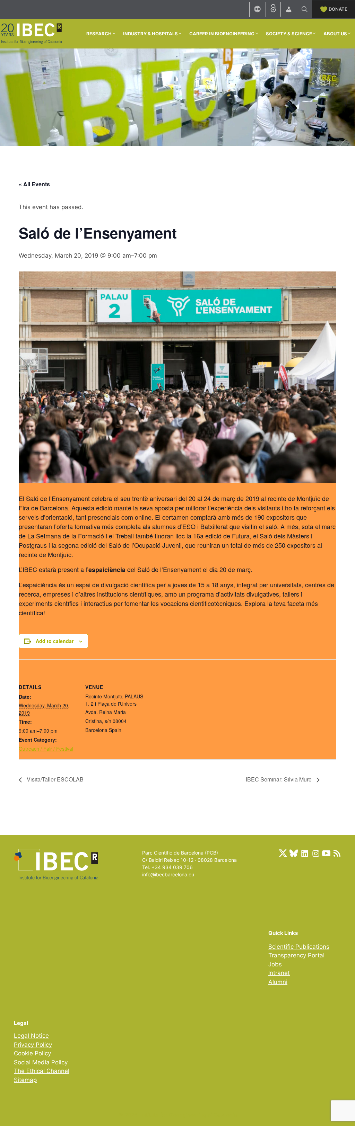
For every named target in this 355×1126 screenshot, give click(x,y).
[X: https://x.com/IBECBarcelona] (283, 853)
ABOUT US (335, 33)
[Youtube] (326, 853)
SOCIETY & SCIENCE (289, 33)
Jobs (275, 964)
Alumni (277, 981)
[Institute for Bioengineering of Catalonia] (31, 32)
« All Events (34, 184)
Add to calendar (54, 640)
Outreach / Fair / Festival (46, 748)
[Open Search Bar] (305, 9)
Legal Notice (31, 1035)
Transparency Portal (296, 955)
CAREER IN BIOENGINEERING (221, 33)
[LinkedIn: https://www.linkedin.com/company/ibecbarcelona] (304, 853)
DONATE (338, 9)
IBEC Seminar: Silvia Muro (279, 779)
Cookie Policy (32, 1053)
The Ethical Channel (41, 1070)
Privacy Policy (33, 1044)
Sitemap (25, 1079)
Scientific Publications (298, 946)
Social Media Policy (41, 1062)
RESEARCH (99, 33)
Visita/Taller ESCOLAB (54, 779)
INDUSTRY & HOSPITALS (150, 33)
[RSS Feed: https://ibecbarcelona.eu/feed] (337, 853)
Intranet (279, 972)
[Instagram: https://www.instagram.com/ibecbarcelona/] (315, 853)
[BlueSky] (293, 853)
